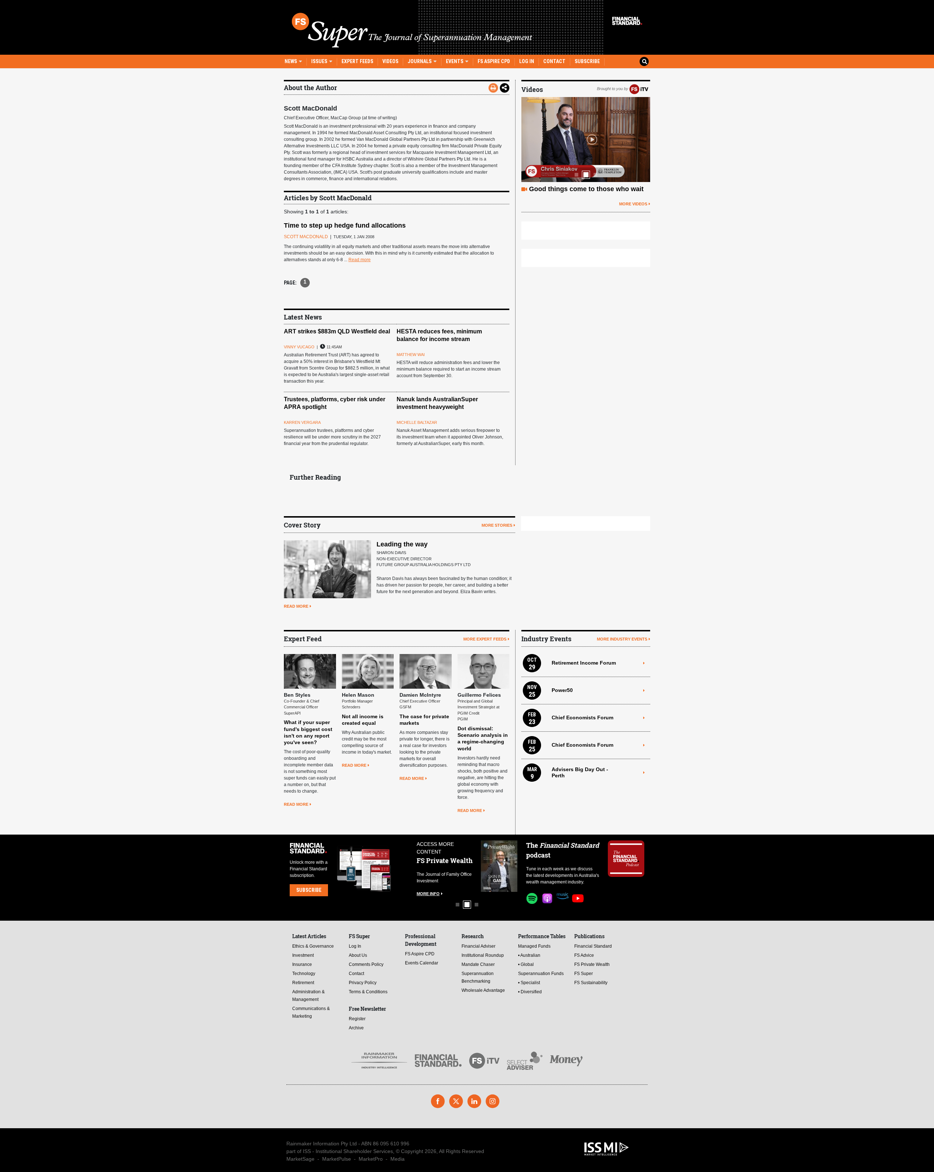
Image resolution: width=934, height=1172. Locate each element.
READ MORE (296, 606)
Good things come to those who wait (586, 189)
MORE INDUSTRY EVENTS (622, 639)
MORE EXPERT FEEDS (484, 639)
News (291, 61)
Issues (319, 61)
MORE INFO (428, 893)
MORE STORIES (497, 525)
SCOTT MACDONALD (306, 236)
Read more (359, 259)
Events (455, 61)
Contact (554, 61)
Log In (526, 61)
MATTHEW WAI (411, 354)
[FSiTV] (638, 88)
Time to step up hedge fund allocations (345, 225)
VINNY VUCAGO (299, 347)
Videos (390, 61)
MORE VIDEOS (633, 204)
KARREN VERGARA (302, 422)
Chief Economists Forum (582, 717)
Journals (420, 61)
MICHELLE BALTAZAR (417, 422)
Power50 (562, 690)
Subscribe (587, 61)
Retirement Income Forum (584, 663)
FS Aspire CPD (494, 61)
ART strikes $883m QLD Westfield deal (337, 331)
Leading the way (402, 544)
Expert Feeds (357, 61)
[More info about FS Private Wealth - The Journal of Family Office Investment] (499, 866)
